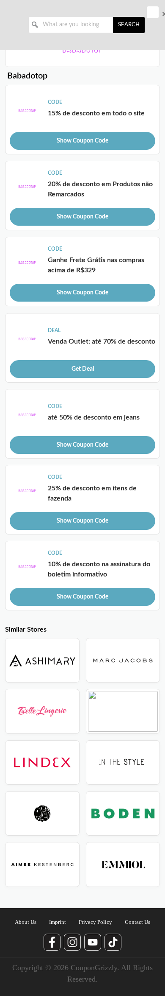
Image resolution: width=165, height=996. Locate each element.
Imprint (57, 922)
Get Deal (83, 369)
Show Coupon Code (82, 141)
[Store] (42, 660)
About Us (25, 922)
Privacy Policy (95, 922)
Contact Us (137, 922)
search (129, 25)
